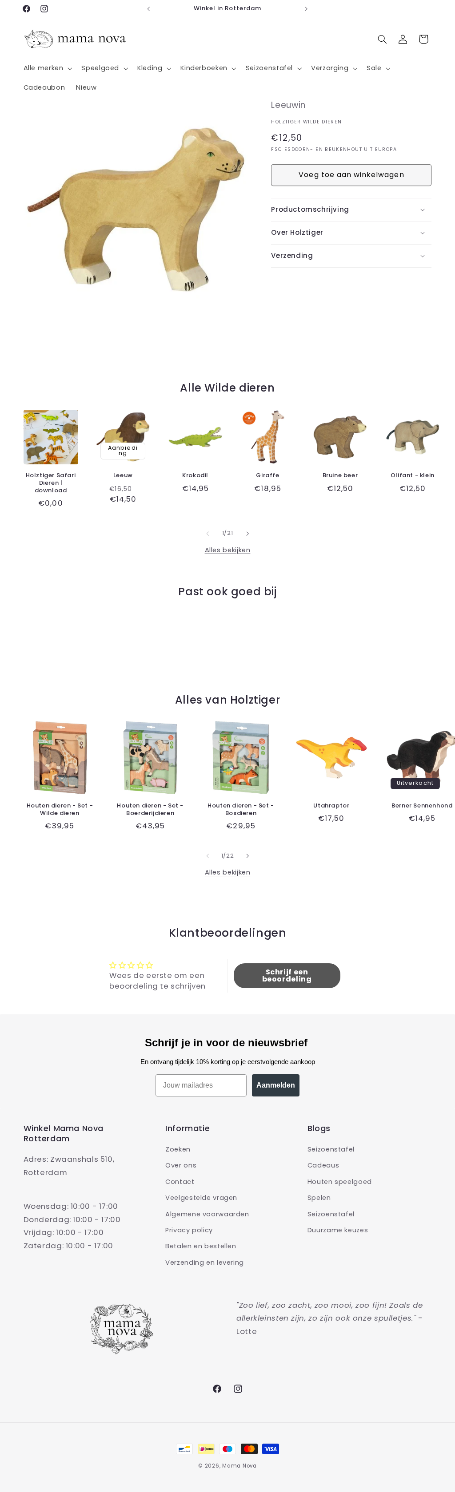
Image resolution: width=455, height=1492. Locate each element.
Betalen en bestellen (200, 1246)
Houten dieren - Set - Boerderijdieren (150, 809)
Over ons (180, 1165)
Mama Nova (239, 1465)
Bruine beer (340, 475)
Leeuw (123, 475)
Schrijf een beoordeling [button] (287, 975)
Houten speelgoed (339, 1181)
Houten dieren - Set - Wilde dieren (60, 809)
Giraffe (267, 475)
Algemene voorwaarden (207, 1214)
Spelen (319, 1197)
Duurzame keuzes (337, 1230)
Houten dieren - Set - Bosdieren (241, 809)
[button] (47, 68)
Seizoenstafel (331, 1149)
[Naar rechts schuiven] (247, 533)
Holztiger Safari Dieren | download (51, 483)
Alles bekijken (228, 550)
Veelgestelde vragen (201, 1197)
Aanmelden (275, 1085)
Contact (179, 1181)
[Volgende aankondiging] (306, 9)
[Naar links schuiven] (207, 533)
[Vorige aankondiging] (148, 9)
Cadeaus (323, 1165)
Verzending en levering (204, 1262)
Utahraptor (331, 806)
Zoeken (178, 1149)
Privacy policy (189, 1230)
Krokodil (195, 475)
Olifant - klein (413, 475)
